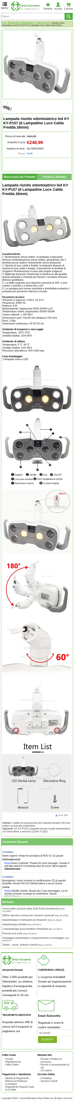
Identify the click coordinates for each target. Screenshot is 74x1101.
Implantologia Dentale (21, 924)
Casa (4, 23)
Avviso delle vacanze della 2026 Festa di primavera (33, 909)
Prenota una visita (19, 933)
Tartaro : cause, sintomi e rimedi (27, 944)
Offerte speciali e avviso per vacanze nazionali (35, 915)
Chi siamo (46, 1070)
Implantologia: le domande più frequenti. (31, 919)
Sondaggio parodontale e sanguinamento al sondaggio (35, 939)
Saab (30, 153)
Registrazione (13, 1061)
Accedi (9, 1059)
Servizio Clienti (48, 1081)
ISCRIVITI (47, 1039)
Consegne (11, 1084)
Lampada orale (42, 23)
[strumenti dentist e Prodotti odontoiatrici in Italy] (26, 6)
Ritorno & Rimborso (16, 1081)
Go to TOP (63, 815)
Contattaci (8, 848)
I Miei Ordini (12, 1064)
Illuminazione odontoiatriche (21, 23)
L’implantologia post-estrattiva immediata (32, 929)
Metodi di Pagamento (17, 1078)
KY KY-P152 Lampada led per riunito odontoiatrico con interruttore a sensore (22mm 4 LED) (36, 830)
